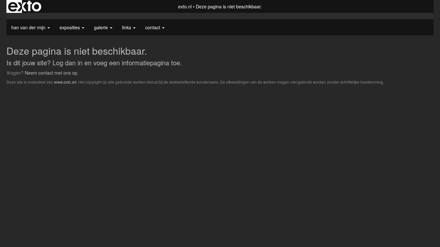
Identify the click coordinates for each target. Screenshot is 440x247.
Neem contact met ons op (51, 72)
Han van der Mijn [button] (29, 27)
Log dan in (67, 62)
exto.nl (185, 6)
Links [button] (127, 27)
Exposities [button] (70, 27)
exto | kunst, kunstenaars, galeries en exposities (24, 6)
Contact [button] (153, 27)
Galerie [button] (101, 27)
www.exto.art (65, 82)
